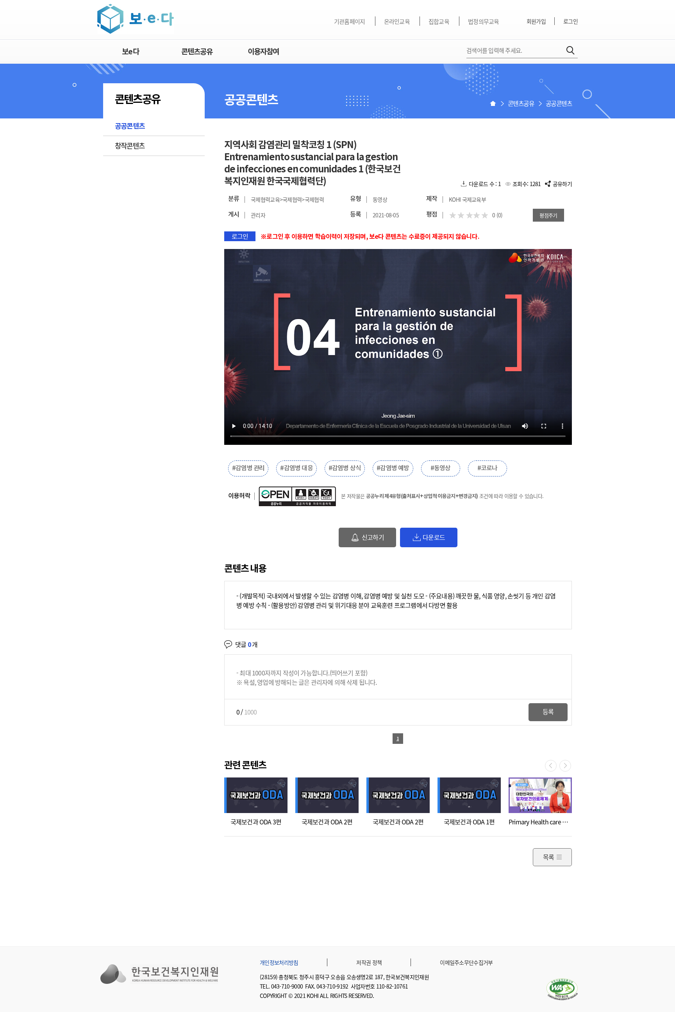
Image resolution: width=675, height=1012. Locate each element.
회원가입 (536, 21)
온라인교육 (397, 21)
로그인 (570, 21)
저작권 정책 (369, 962)
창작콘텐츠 (130, 145)
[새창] (562, 989)
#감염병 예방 (393, 468)
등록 (548, 711)
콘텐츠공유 (196, 51)
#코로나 (487, 468)
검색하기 (570, 50)
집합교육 (439, 21)
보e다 (135, 19)
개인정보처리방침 (279, 962)
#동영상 (440, 468)
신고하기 (373, 537)
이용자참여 (263, 51)
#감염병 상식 (345, 468)
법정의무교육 (483, 21)
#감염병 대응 (296, 468)
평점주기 (548, 215)
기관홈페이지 (349, 21)
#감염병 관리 (248, 468)
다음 (565, 766)
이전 (551, 766)
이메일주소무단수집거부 (466, 962)
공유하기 (562, 184)
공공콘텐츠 (130, 126)
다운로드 (434, 537)
